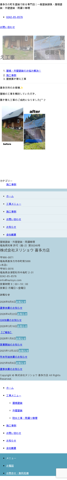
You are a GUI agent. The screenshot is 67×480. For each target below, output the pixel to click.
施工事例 (11, 184)
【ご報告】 (6, 332)
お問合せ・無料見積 (17, 473)
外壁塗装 (17, 410)
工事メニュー (13, 203)
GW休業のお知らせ (11, 320)
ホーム (10, 196)
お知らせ (11, 227)
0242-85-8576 (14, 17)
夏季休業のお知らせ (11, 307)
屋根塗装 (17, 403)
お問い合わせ (7, 27)
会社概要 (11, 234)
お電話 (10, 465)
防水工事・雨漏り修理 (24, 418)
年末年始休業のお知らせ (13, 356)
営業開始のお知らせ (11, 344)
